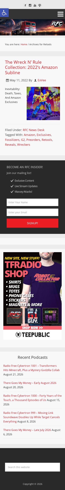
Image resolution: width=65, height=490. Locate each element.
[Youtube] (35, 5)
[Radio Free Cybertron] (32, 27)
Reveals (10, 145)
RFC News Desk (33, 130)
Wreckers (23, 145)
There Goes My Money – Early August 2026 (29, 383)
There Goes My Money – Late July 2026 (27, 430)
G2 (23, 140)
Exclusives (44, 135)
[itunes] (40, 5)
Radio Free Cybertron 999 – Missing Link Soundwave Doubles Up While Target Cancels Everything (31, 417)
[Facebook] (25, 5)
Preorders (33, 140)
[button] (4, 12)
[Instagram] (30, 5)
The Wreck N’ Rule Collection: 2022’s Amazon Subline (31, 67)
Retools (47, 140)
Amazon (29, 135)
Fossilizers (12, 140)
